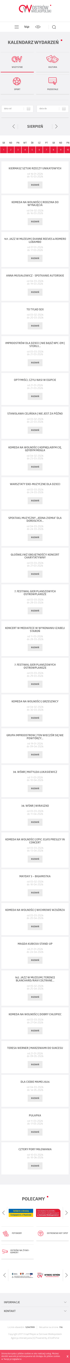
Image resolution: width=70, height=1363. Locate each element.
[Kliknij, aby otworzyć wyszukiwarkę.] (54, 27)
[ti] (33, 1338)
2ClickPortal (53, 1338)
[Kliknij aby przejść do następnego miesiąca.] (56, 126)
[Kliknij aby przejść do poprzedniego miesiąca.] (14, 126)
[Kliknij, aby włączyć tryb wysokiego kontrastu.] (37, 27)
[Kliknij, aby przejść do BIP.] (26, 27)
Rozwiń (35, 185)
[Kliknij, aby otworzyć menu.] (16, 27)
